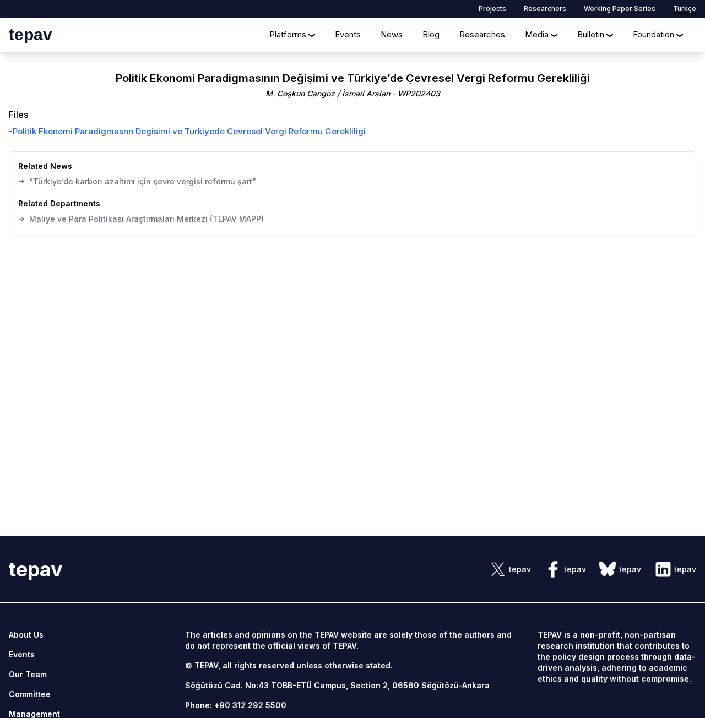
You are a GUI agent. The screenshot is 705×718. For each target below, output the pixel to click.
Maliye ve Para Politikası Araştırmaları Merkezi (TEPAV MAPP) (141, 219)
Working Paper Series (619, 8)
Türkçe (684, 8)
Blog (431, 34)
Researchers (545, 8)
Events (348, 34)
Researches (482, 34)
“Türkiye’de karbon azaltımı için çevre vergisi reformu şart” (137, 181)
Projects (492, 8)
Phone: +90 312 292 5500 (235, 705)
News (392, 34)
